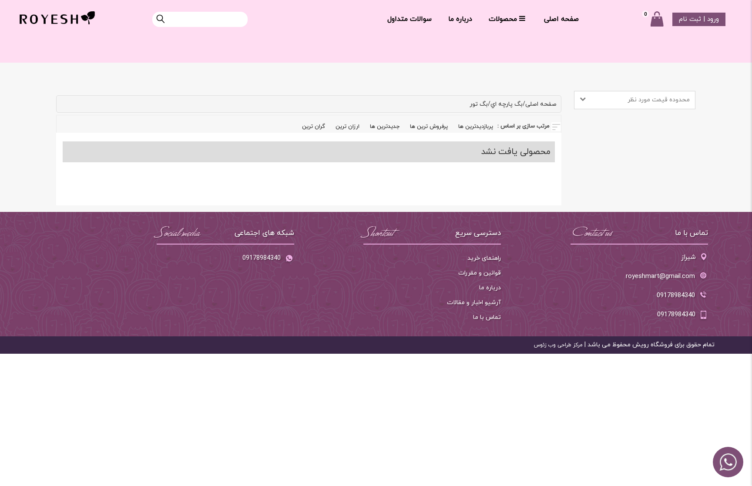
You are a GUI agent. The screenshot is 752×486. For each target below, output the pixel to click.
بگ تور (479, 104)
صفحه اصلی (561, 19)
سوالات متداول (409, 19)
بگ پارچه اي (506, 104)
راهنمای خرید (484, 258)
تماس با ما (487, 317)
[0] (657, 19)
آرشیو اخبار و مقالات (474, 302)
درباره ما (460, 19)
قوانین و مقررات (479, 273)
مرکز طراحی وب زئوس (558, 345)
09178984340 (261, 258)
